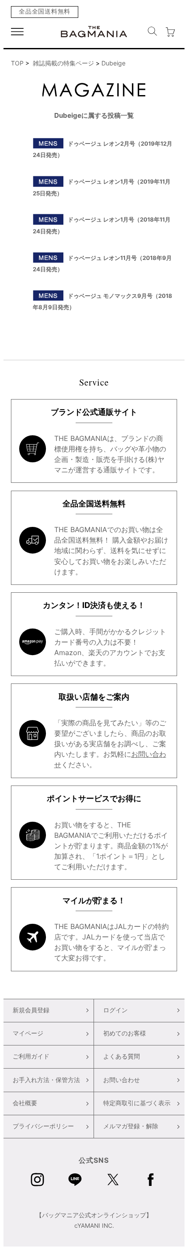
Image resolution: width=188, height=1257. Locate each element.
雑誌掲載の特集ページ (63, 63)
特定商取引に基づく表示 (137, 1103)
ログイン (115, 1010)
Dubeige (113, 63)
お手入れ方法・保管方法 (46, 1079)
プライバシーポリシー (43, 1126)
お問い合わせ (121, 1079)
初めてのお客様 (124, 1033)
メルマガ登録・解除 (130, 1126)
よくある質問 (121, 1056)
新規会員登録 (31, 1010)
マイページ (28, 1033)
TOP (17, 63)
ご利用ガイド (31, 1056)
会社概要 (25, 1103)
